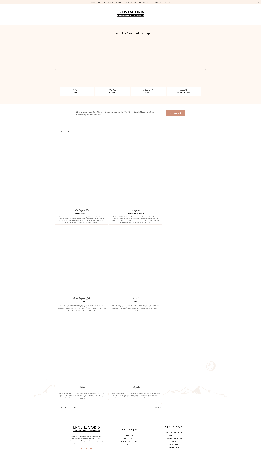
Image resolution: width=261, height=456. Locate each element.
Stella (82, 390)
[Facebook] (81, 448)
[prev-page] (56, 70)
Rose (136, 390)
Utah (135, 298)
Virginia (136, 210)
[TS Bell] (77, 64)
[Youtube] (91, 448)
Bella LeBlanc (81, 213)
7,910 (74, 407)
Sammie (135, 301)
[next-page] (205, 70)
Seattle (183, 90)
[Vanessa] (112, 64)
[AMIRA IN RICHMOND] (135, 171)
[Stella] (81, 348)
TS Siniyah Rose (184, 93)
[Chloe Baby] (81, 260)
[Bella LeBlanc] (81, 171)
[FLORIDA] (148, 64)
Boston (76, 90)
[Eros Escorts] (130, 14)
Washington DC (81, 210)
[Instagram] (86, 448)
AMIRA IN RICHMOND (136, 213)
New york (148, 90)
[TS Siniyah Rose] (184, 64)
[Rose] (135, 348)
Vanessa (113, 93)
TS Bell (77, 93)
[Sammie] (135, 260)
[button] (258, 2)
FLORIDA (148, 93)
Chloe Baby (82, 301)
